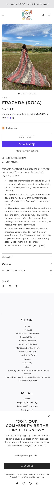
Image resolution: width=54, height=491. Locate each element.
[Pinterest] (30, 483)
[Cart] (49, 15)
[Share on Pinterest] (17, 286)
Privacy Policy (15, 477)
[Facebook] (17, 483)
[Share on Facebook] (3, 286)
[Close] (49, 416)
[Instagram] (24, 483)
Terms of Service (32, 477)
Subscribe (27, 466)
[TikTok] (37, 483)
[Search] (43, 15)
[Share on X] (10, 286)
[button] (19, 93)
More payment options (27, 151)
